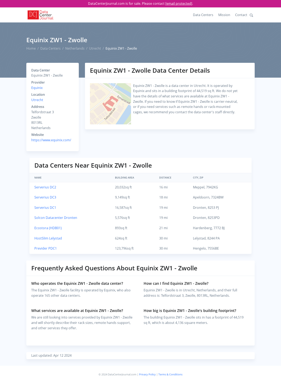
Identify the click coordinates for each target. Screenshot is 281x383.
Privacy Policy (147, 374)
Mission (224, 15)
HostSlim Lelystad (48, 238)
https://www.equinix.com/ (51, 140)
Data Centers (203, 15)
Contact (241, 15)
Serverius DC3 (45, 197)
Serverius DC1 (45, 207)
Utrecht (95, 48)
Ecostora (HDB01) (48, 228)
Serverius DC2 (45, 187)
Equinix (37, 87)
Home (31, 48)
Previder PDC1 (45, 248)
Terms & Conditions (170, 374)
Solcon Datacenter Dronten (55, 217)
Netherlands (75, 48)
